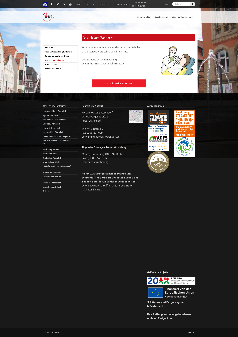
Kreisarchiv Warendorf (51, 124)
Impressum (91, 4)
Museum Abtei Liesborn (52, 172)
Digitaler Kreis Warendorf (52, 115)
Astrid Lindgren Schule (51, 162)
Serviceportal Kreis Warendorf (54, 111)
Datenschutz (105, 4)
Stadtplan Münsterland (52, 183)
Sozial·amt (161, 17)
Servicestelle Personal (51, 128)
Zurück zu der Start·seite (119, 83)
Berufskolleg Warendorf (52, 158)
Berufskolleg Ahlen (50, 153)
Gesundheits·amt (182, 17)
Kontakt (79, 4)
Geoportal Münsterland (52, 187)
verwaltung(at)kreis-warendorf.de (100, 136)
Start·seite (144, 17)
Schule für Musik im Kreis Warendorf (57, 166)
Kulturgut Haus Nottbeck (52, 176)
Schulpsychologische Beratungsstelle (57, 136)
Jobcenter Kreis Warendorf (53, 132)
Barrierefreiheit (122, 4)
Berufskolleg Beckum (51, 149)
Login (165, 4)
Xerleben (46, 191)
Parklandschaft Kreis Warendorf (55, 119)
